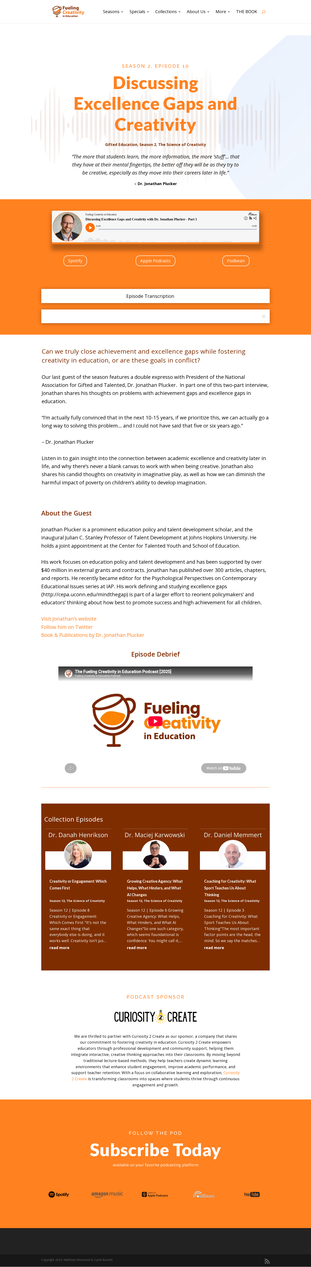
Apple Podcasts (155, 261)
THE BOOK (246, 12)
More (221, 12)
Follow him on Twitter (67, 626)
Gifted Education (121, 144)
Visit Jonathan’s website (68, 618)
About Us (196, 12)
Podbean (236, 261)
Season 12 (57, 901)
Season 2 (147, 144)
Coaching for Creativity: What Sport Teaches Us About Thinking (230, 888)
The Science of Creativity (182, 144)
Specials (137, 12)
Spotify (75, 261)
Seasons (111, 12)
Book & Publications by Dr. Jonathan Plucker (92, 634)
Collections (166, 12)
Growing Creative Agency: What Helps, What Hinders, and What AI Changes (155, 888)
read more (59, 947)
